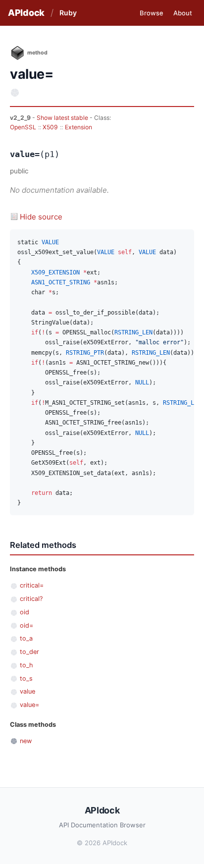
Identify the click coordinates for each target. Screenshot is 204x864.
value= (29, 704)
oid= (26, 625)
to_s (26, 678)
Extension (78, 127)
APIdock (26, 12)
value (27, 691)
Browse (151, 13)
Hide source (41, 216)
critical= (32, 585)
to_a (26, 638)
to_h (26, 665)
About (182, 13)
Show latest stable (63, 117)
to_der (29, 651)
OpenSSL (23, 127)
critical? (31, 598)
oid (24, 612)
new (26, 741)
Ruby (68, 12)
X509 (50, 127)
